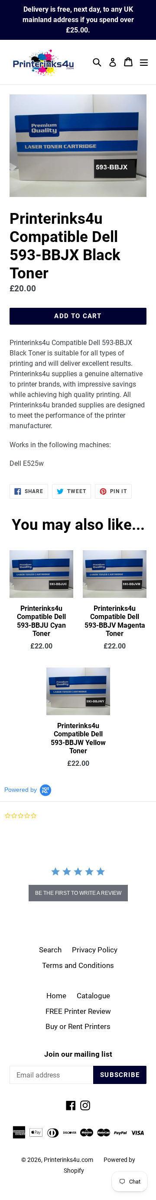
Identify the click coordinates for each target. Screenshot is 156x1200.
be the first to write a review (78, 893)
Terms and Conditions (78, 965)
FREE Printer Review (78, 1011)
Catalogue (93, 995)
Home (56, 995)
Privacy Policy (94, 949)
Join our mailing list (78, 1054)
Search (50, 949)
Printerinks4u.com (68, 1159)
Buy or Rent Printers (78, 1026)
